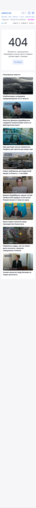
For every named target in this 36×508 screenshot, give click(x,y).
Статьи (22, 17)
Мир (10, 17)
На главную (18, 62)
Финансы (15, 17)
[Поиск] (29, 12)
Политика (4, 17)
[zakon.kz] (6, 13)
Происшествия (29, 17)
